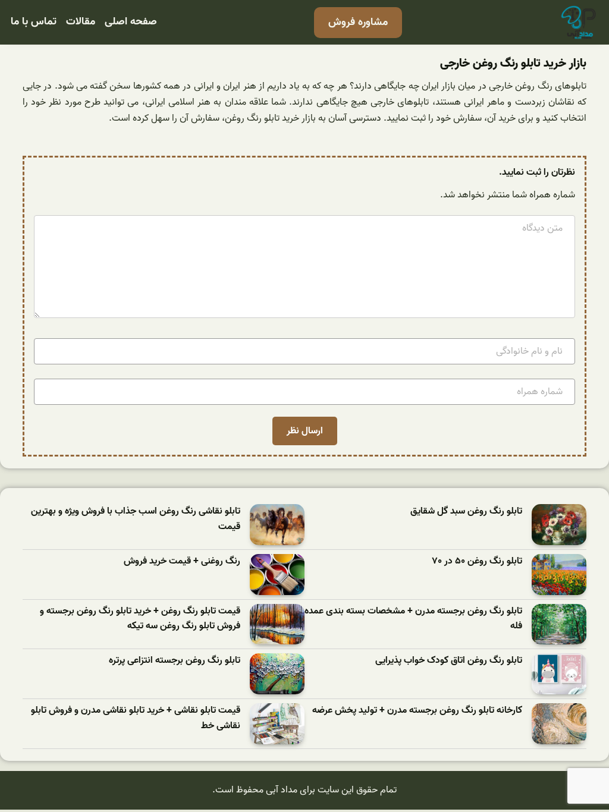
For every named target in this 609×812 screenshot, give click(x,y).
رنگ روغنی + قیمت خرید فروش (182, 561)
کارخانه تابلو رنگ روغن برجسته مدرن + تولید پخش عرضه (417, 710)
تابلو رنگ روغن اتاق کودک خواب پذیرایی (448, 660)
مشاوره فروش (358, 22)
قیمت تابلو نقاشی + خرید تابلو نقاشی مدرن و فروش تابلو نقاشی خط (135, 718)
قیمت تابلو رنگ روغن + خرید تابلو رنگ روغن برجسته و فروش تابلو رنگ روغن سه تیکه (140, 619)
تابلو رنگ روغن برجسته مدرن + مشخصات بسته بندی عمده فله (413, 619)
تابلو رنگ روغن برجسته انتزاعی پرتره (174, 660)
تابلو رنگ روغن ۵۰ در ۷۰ (477, 561)
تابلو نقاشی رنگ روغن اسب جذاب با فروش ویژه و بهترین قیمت (135, 519)
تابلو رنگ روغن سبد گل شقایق (466, 511)
